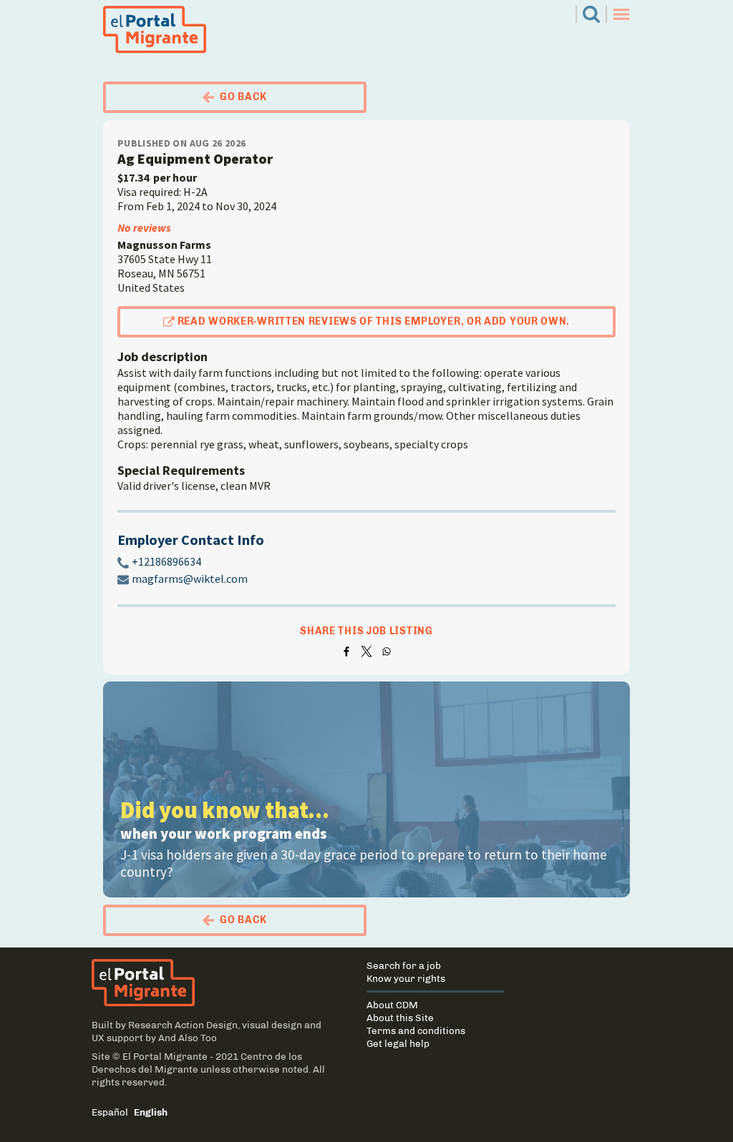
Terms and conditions (415, 1030)
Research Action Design (183, 1024)
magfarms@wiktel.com (190, 578)
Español (110, 1112)
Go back (243, 97)
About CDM (392, 1004)
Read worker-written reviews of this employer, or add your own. (374, 321)
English (151, 1112)
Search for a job (403, 965)
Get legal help (397, 1043)
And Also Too (187, 1037)
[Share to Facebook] (346, 651)
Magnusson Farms (164, 244)
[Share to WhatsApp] (386, 651)
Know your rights (405, 978)
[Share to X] (366, 651)
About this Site (400, 1017)
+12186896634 (166, 561)
